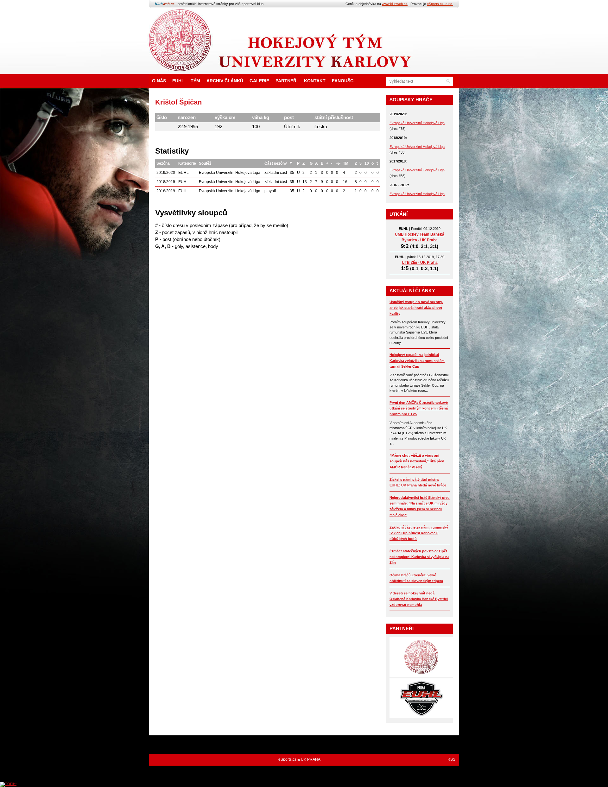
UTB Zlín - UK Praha (420, 262)
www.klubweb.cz (395, 4)
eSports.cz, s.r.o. (440, 4)
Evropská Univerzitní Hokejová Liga (417, 123)
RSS (451, 759)
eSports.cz (287, 759)
